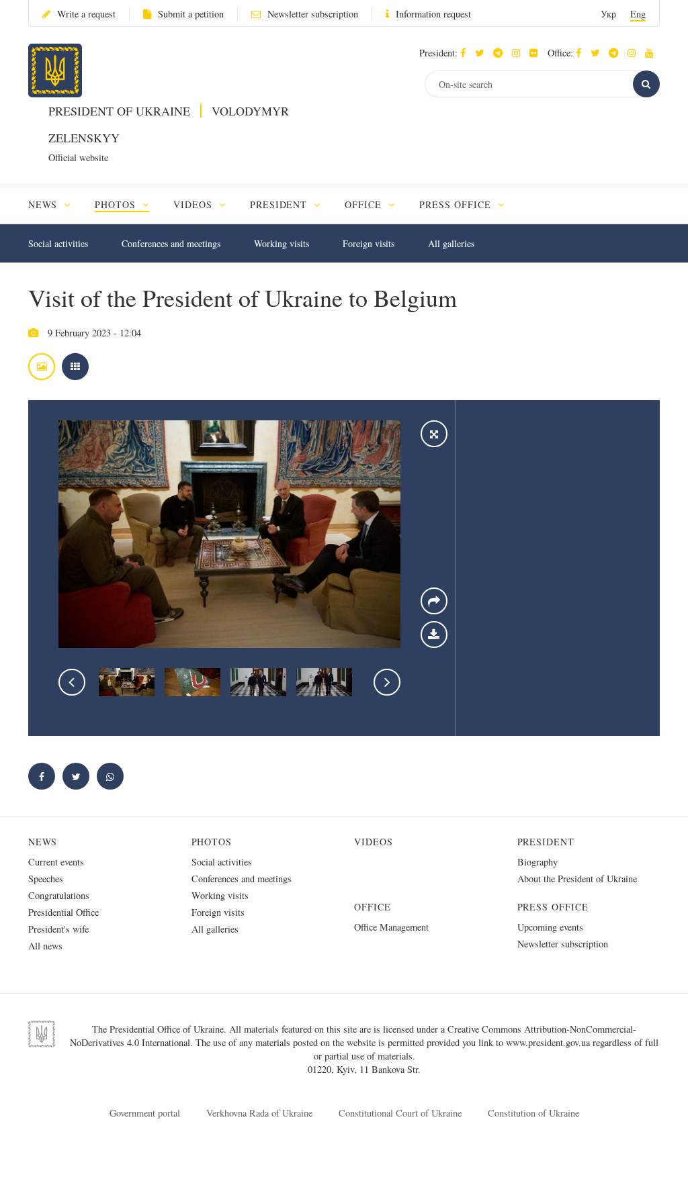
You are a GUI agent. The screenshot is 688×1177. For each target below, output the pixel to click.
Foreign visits (368, 243)
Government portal (145, 1113)
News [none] (44, 204)
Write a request (86, 13)
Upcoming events (550, 927)
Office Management (391, 927)
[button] (482, 52)
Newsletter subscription (312, 13)
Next (387, 682)
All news (45, 945)
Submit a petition (191, 13)
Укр (608, 13)
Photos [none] (117, 204)
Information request (433, 13)
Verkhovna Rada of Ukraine (259, 1113)
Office (372, 906)
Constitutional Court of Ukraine (400, 1113)
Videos (373, 841)
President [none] (280, 204)
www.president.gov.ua (549, 1042)
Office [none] (365, 204)
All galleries (451, 243)
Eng (638, 13)
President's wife (58, 929)
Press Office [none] (456, 204)
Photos (211, 841)
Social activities (58, 243)
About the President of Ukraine (577, 878)
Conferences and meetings (171, 243)
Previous (71, 682)
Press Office (553, 906)
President (546, 841)
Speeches (45, 878)
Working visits (281, 243)
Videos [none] (194, 204)
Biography (537, 861)
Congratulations (58, 895)
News (42, 841)
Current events (56, 861)
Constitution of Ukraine (533, 1113)
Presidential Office (63, 912)
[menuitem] (55, 204)
